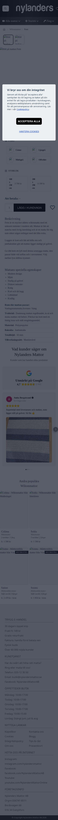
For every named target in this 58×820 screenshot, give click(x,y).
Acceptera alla (29, 121)
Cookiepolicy (23, 109)
